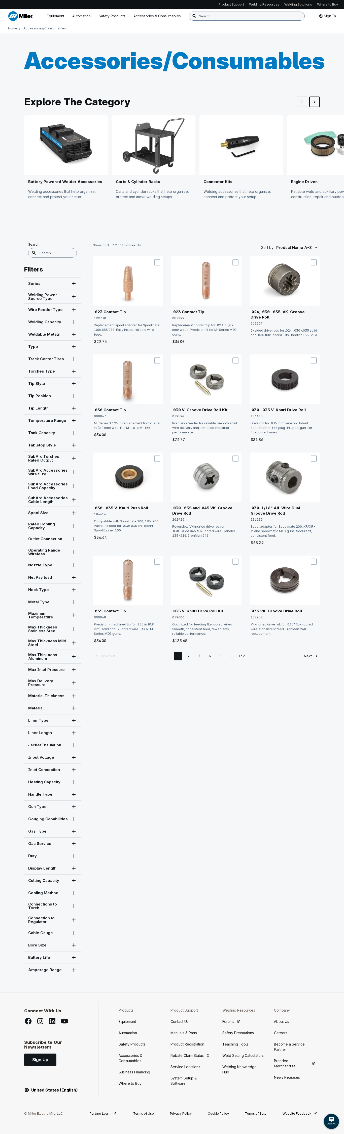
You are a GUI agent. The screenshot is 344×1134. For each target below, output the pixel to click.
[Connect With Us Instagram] (40, 1021)
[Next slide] (314, 102)
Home (12, 28)
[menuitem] (157, 16)
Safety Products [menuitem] (112, 16)
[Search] (34, 252)
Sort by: (267, 247)
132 (241, 656)
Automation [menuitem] (81, 16)
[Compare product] (157, 262)
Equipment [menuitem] (55, 16)
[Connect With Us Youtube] (64, 1021)
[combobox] (247, 16)
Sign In (330, 16)
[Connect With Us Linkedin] (52, 1021)
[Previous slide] (302, 102)
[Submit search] (194, 16)
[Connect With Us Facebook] (28, 1021)
